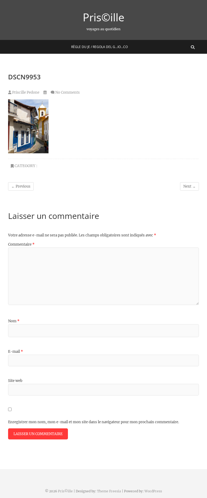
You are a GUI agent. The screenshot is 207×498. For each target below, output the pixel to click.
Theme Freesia (109, 491)
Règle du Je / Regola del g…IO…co (99, 47)
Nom (13, 321)
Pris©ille (103, 17)
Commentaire (21, 244)
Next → (189, 186)
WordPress (153, 491)
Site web (15, 380)
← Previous (20, 186)
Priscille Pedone (25, 92)
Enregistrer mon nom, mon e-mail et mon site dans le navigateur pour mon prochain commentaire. (93, 422)
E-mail (15, 351)
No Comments (67, 92)
